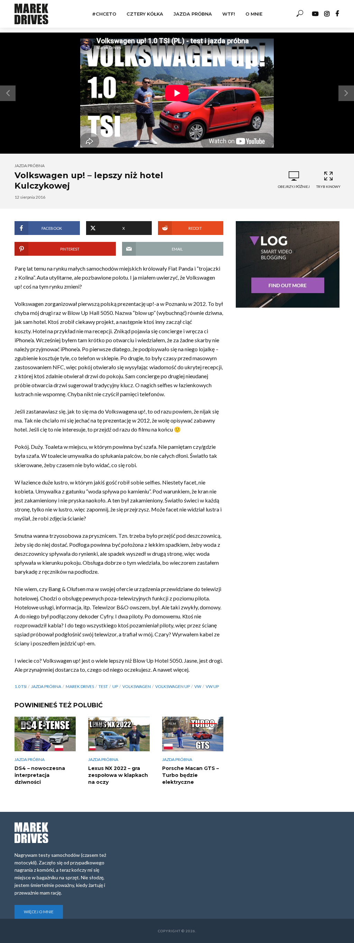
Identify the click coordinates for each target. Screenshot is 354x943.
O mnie (253, 14)
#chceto (104, 14)
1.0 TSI (21, 686)
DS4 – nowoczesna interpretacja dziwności (40, 775)
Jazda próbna (193, 14)
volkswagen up (172, 686)
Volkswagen (136, 686)
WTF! (228, 14)
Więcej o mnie (39, 911)
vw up (212, 686)
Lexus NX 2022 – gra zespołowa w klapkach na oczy (118, 775)
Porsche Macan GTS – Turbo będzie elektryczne (190, 775)
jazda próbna (46, 686)
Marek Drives (80, 686)
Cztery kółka (145, 14)
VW (197, 686)
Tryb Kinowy (328, 186)
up (115, 686)
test (103, 686)
